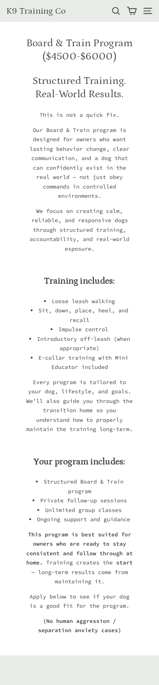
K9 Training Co (35, 11)
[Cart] (132, 11)
